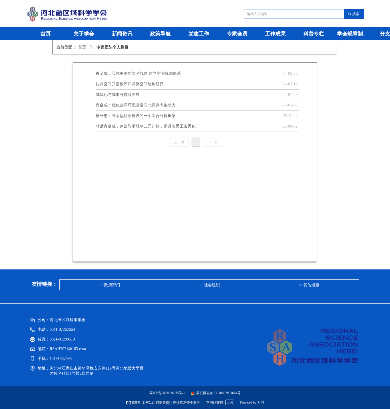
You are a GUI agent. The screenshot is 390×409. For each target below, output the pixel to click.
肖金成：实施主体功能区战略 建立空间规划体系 (138, 73)
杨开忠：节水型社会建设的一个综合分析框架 (136, 116)
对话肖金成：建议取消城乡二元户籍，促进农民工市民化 (146, 126)
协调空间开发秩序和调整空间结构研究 (130, 84)
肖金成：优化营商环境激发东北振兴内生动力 (136, 105)
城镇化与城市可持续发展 (118, 94)
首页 (82, 47)
